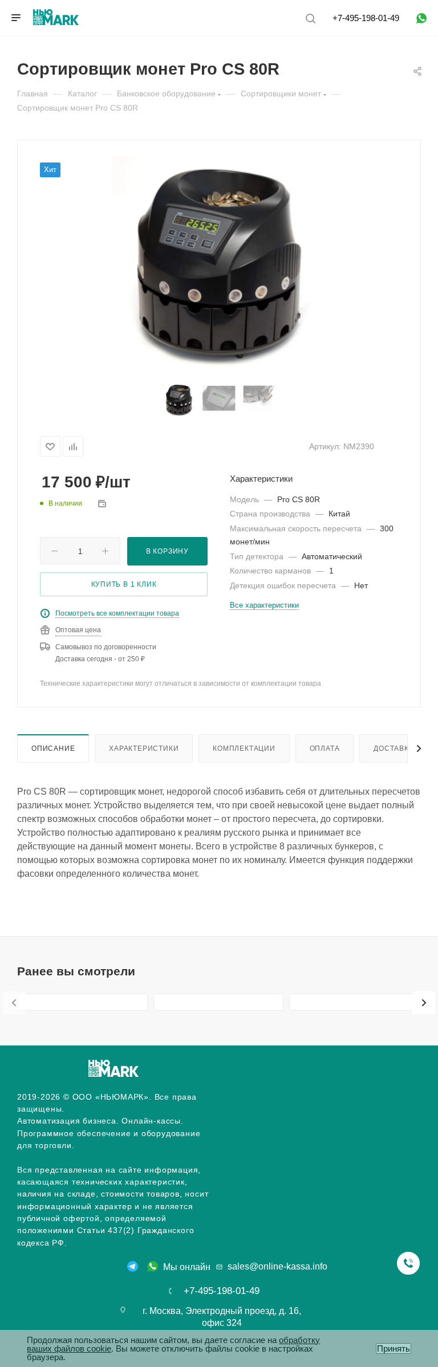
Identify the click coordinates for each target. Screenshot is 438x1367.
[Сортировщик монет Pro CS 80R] (219, 263)
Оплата (325, 748)
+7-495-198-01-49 (365, 18)
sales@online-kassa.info (277, 1266)
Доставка (393, 748)
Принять (393, 1348)
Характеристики (144, 748)
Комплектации (244, 748)
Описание (53, 748)
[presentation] (14, 1002)
